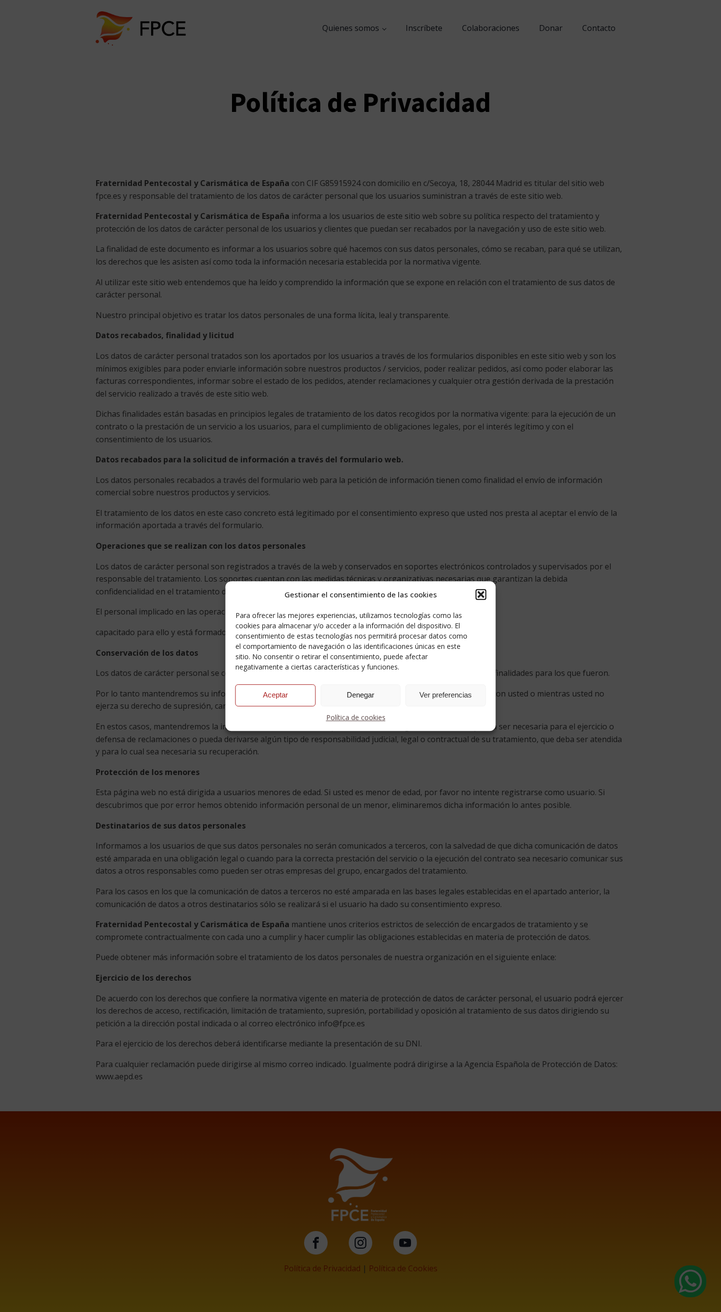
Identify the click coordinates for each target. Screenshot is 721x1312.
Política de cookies (356, 717)
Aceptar (275, 695)
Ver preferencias (445, 695)
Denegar (360, 695)
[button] (481, 594)
